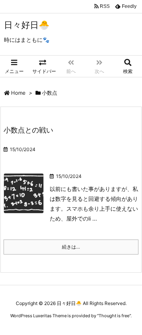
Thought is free (114, 315)
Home (18, 93)
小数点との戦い (28, 130)
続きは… (71, 247)
